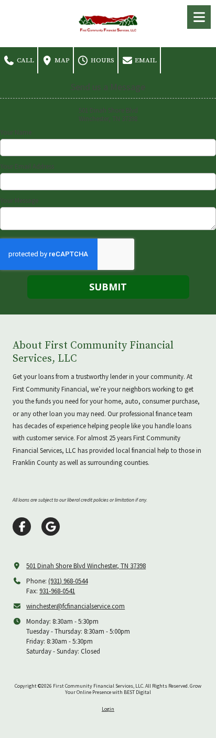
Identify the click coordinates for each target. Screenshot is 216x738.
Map (61, 60)
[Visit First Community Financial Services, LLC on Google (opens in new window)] (50, 526)
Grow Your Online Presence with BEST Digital (133, 689)
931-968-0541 (57, 591)
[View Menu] (199, 17)
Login (108, 709)
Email (145, 60)
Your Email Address (27, 166)
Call (24, 60)
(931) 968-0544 (68, 581)
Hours (101, 60)
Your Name (15, 132)
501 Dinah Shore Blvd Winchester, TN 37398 (86, 565)
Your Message (19, 201)
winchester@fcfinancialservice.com (75, 606)
